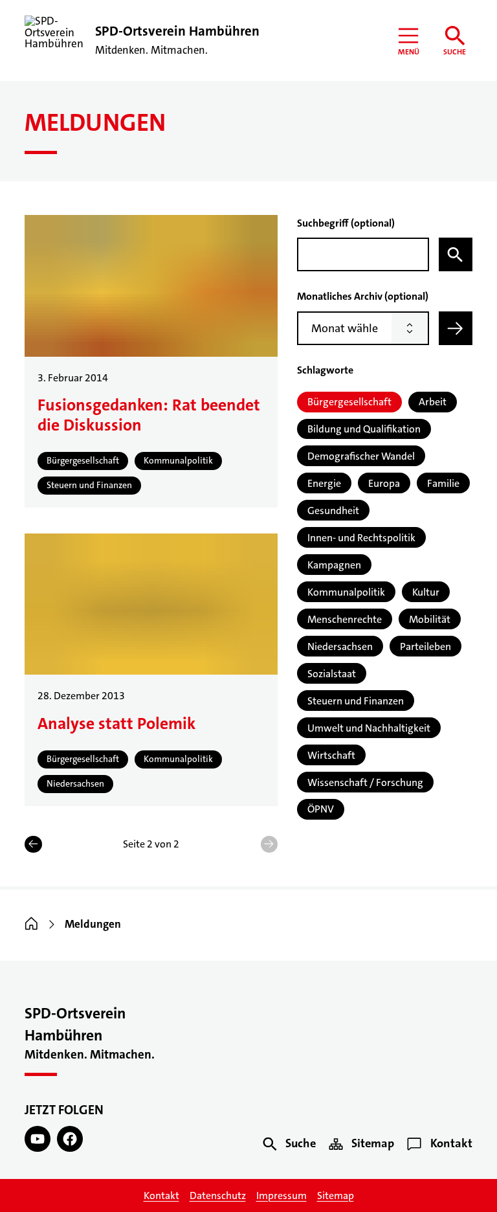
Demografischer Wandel (361, 456)
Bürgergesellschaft (349, 402)
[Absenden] (455, 328)
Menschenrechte (344, 619)
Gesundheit (333, 510)
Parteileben (425, 646)
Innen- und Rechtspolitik (361, 537)
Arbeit (433, 402)
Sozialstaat (331, 673)
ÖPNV (320, 809)
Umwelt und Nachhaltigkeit (368, 728)
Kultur (425, 592)
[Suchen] (455, 254)
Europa (384, 483)
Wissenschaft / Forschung (365, 782)
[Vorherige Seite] (33, 844)
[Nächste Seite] (269, 844)
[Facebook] (70, 1139)
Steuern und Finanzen (355, 701)
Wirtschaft (331, 755)
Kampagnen (334, 565)
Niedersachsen (340, 646)
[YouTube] (37, 1139)
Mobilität (429, 619)
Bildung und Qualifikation (364, 429)
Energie (324, 483)
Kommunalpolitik (346, 592)
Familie (443, 483)
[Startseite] (31, 924)
